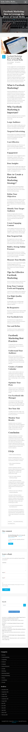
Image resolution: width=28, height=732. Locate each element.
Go (24, 605)
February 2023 (4, 714)
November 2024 (5, 689)
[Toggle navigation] (25, 2)
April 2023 (4, 710)
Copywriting (4, 659)
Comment (4, 562)
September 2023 (5, 698)
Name (3, 572)
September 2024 (5, 692)
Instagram (4, 664)
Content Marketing (5, 657)
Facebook (18, 62)
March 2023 (4, 712)
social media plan (11, 523)
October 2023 (4, 696)
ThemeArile (14, 722)
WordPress (16, 721)
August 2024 (4, 694)
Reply (10, 543)
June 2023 (4, 705)
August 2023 (4, 701)
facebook (10, 521)
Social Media (9, 63)
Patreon (3, 677)
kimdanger (11, 62)
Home (14, 19)
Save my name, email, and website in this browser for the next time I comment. (13, 585)
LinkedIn (3, 668)
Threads (3, 682)
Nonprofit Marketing (6, 675)
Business (4, 655)
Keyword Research (5, 666)
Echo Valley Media (8, 1)
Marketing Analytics (6, 673)
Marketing (4, 671)
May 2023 (4, 707)
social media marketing (18, 521)
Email (3, 577)
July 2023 (3, 703)
